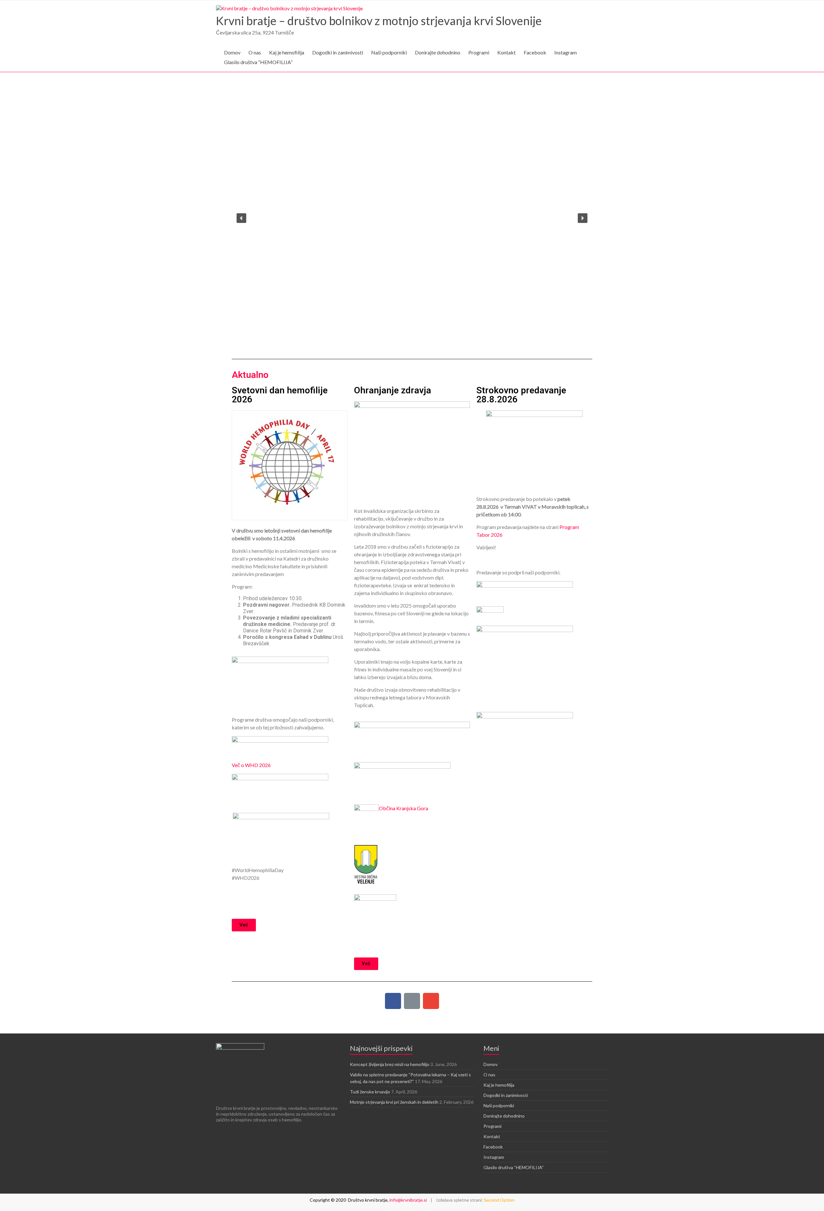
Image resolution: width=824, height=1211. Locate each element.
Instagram (565, 52)
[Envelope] (431, 1001)
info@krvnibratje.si (408, 1200)
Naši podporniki (389, 52)
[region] (412, 218)
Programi (478, 52)
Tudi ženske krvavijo (370, 1091)
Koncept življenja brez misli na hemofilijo (389, 1064)
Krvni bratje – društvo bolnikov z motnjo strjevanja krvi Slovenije (379, 21)
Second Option (499, 1200)
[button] (241, 218)
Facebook (535, 52)
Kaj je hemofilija (286, 52)
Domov (232, 52)
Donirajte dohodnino (437, 52)
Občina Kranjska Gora (403, 808)
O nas (254, 52)
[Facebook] (393, 1001)
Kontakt (506, 52)
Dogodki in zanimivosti (337, 52)
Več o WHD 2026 (251, 765)
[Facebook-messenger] (412, 1001)
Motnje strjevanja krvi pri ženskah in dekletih (394, 1102)
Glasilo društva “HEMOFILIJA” (258, 62)
